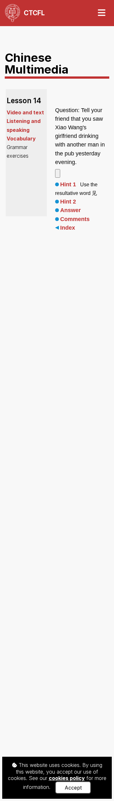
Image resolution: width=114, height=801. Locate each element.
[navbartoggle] (101, 13)
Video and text (25, 112)
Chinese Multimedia (36, 63)
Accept (73, 787)
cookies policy (67, 778)
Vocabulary (21, 138)
